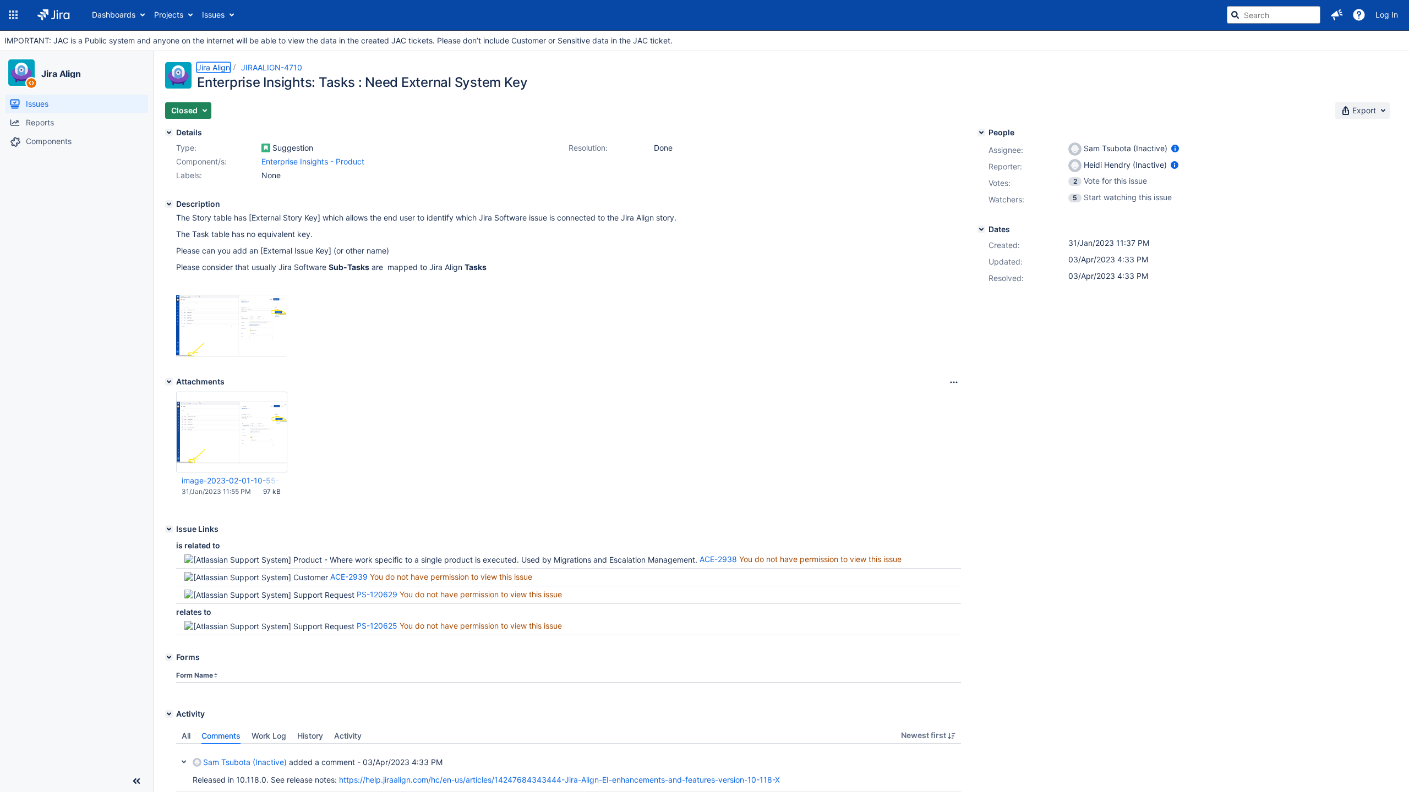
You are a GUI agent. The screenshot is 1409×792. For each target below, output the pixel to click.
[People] (981, 132)
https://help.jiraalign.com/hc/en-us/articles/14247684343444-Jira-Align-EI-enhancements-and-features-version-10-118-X (559, 779)
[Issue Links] (169, 529)
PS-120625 (377, 625)
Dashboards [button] (113, 14)
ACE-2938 (718, 559)
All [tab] (186, 735)
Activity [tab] (348, 735)
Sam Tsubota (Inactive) (245, 762)
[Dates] (981, 229)
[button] (13, 15)
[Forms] (169, 657)
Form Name (194, 675)
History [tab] (310, 735)
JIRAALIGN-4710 (271, 67)
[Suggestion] (265, 148)
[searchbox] (1273, 15)
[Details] (169, 132)
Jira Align (61, 73)
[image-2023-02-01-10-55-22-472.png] (231, 354)
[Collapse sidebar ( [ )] (136, 781)
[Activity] (169, 714)
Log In (1386, 14)
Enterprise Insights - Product (312, 161)
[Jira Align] (21, 72)
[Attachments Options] (954, 382)
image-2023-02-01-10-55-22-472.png (231, 480)
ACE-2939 (349, 576)
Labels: (189, 175)
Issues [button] (213, 14)
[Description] (169, 204)
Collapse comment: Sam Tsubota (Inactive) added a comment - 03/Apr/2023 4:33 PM (183, 761)
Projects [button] (168, 14)
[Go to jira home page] (53, 15)
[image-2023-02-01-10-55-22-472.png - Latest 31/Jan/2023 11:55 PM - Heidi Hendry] (232, 432)
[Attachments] (169, 382)
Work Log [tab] (269, 735)
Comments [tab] (221, 735)
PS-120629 (377, 594)
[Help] (1359, 15)
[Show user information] (1175, 148)
